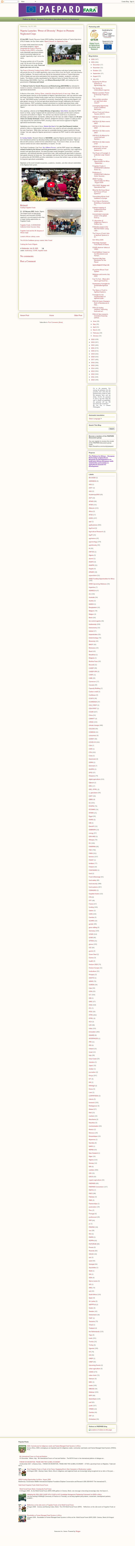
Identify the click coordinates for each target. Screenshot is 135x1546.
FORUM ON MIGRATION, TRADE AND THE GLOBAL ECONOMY (40, 1462)
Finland (91, 867)
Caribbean (92, 695)
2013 (93, 371)
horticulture (92, 971)
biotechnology (93, 638)
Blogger (78, 1531)
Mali (90, 1112)
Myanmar (92, 1139)
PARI (90, 1200)
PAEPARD (92, 1183)
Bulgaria (91, 658)
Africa (91, 511)
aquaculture (93, 575)
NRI (90, 1166)
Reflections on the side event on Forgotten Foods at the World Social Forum (50, 1505)
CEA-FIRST (93, 708)
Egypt (91, 816)
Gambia (91, 917)
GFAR (91, 937)
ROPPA (91, 1240)
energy (91, 833)
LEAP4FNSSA (93, 1096)
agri (90, 521)
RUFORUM (92, 1244)
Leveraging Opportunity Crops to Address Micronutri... (100, 107)
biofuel (91, 631)
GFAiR (91, 934)
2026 (93, 59)
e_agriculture (93, 792)
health (91, 961)
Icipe (90, 988)
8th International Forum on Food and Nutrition (33, 1456)
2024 (93, 339)
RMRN (91, 1237)
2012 (93, 374)
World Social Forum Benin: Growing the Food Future (35, 1489)
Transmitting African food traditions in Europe (100, 197)
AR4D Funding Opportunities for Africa (101, 579)
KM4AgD (92, 1086)
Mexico (91, 1129)
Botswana (92, 648)
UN (90, 1355)
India (90, 1028)
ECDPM (91, 806)
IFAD (90, 1005)
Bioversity (92, 641)
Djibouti (91, 782)
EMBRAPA (92, 830)
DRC (90, 786)
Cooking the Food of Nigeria (28, 244)
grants (91, 951)
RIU (90, 1234)
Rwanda (91, 1251)
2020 (93, 351)
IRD (90, 1045)
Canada (91, 685)
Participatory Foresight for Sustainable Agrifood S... (101, 285)
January (96, 336)
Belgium (91, 611)
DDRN (91, 762)
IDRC (90, 1001)
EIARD (91, 820)
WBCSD (91, 1389)
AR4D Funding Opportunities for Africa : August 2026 (34, 1479)
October (96, 70)
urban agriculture (94, 1368)
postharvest (93, 1217)
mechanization (94, 1126)
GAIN (90, 914)
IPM (90, 1042)
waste (91, 1385)
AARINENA (92, 481)
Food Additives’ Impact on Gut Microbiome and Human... (101, 254)
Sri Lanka (92, 1301)
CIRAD (91, 722)
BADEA (91, 604)
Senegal (91, 1264)
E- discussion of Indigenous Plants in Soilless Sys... (100, 222)
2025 (93, 62)
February (96, 333)
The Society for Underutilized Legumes (100, 89)
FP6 (90, 897)
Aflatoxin (91, 508)
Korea (91, 1089)
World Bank (93, 1399)
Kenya (91, 1075)
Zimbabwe (92, 1419)
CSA (90, 745)
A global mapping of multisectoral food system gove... (99, 209)
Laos (90, 1092)
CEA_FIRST (93, 705)
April (94, 327)
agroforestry (93, 545)
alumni (91, 558)
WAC (90, 1382)
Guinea (91, 958)
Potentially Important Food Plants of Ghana (100, 243)
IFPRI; (91, 1018)
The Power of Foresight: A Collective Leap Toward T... (101, 154)
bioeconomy (93, 627)
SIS (90, 1284)
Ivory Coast (92, 1059)
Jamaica (91, 1062)
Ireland (91, 1048)
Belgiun (91, 614)
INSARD (91, 1035)
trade (90, 1338)
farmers (91, 856)
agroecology (93, 542)
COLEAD (92, 729)
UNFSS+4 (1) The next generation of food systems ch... (100, 148)
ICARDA (91, 985)
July (94, 79)
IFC (90, 1008)
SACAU (91, 1254)
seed (90, 1261)
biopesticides (93, 634)
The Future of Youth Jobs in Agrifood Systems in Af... (100, 235)
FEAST (91, 860)
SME (90, 1288)
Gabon (91, 910)
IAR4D (91, 981)
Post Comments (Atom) (55, 322)
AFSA (91, 515)
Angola (91, 568)
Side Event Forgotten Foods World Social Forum (33, 1485)
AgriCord (92, 528)
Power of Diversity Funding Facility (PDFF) (36, 70)
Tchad (91, 1325)
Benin (91, 617)
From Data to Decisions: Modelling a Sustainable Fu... (101, 203)
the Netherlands (94, 1331)
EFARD (91, 813)
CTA (90, 752)
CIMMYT (92, 718)
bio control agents (95, 621)
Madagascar (93, 1106)
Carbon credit (93, 691)
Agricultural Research (96, 531)
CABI (90, 678)
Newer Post (24, 315)
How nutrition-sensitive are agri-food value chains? (100, 101)
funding (91, 907)
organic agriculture (95, 1180)
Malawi (91, 1109)
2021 (93, 348)
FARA (91, 853)
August (95, 76)
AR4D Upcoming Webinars (98, 584)
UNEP (91, 1362)
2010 (93, 380)
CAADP (91, 668)
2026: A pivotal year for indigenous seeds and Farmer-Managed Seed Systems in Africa (53, 1446)
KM (90, 1082)
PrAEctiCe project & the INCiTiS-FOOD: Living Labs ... (100, 228)
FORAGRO (92, 890)
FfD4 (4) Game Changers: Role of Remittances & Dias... (101, 303)
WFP (90, 1395)
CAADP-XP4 (93, 671)
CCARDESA (93, 702)
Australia (92, 597)
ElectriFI (91, 826)
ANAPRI (91, 565)
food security (93, 883)
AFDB (91, 505)
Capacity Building (94, 688)
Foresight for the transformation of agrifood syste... (98, 296)
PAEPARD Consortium (96, 1187)
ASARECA (92, 590)
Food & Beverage (95, 877)
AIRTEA (91, 552)
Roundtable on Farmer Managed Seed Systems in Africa (44, 1515)
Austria (91, 601)
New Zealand (93, 1153)
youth (90, 1405)
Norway (91, 1163)
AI (89, 548)
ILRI (90, 1025)
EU (90, 843)
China (91, 715)
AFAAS (91, 501)
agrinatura (92, 538)
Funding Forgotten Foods (28, 207)
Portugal (91, 1213)
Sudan (91, 1308)
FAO (90, 850)
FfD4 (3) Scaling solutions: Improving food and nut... (99, 309)
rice (90, 1230)
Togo (90, 1335)
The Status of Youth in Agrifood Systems (99, 291)
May (94, 324)
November (96, 67)
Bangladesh (93, 607)
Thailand (92, 1328)
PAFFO (91, 1190)
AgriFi (91, 535)
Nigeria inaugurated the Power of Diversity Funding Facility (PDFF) (30, 48)
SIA (90, 1274)
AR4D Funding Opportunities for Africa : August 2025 (100, 180)
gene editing (93, 927)
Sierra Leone (93, 1281)
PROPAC (92, 1227)
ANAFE (91, 562)
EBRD (91, 799)
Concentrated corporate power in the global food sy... (100, 215)
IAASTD (91, 978)
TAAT (90, 1318)
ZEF (90, 1416)
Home (51, 315)
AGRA (91, 518)
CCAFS (91, 698)
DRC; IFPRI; (93, 789)
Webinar (91, 1392)
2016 (93, 362)
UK (90, 1352)
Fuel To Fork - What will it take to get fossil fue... (100, 280)
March (95, 330)
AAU (90, 491)
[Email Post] (42, 248)
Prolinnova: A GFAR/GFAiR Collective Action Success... (101, 174)
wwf (90, 1402)
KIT (90, 1079)
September (97, 73)
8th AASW (92, 478)
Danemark (92, 759)
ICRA (90, 991)
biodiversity (28, 250)
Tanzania (92, 1321)
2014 (93, 368)
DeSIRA (91, 769)
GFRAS (91, 941)
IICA (90, 1021)
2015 (93, 365)
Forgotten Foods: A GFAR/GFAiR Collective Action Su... (101, 167)
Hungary (91, 974)
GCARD (91, 921)
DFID (90, 772)
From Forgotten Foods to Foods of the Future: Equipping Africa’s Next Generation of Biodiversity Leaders (59, 1469)
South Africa (93, 1294)
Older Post (78, 315)
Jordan (91, 1069)
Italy (90, 1055)
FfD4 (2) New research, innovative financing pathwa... (100, 316)
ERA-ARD (92, 836)
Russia (91, 1247)
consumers (92, 735)
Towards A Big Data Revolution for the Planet (99, 260)
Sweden (91, 1311)
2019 (93, 354)
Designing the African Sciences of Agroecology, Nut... (99, 83)
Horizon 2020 (93, 964)
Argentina (92, 587)
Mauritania (92, 1119)
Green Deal (93, 954)
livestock (91, 1102)
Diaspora (92, 776)
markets (91, 1116)
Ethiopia (91, 840)
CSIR (90, 749)
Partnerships (93, 1203)
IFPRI (91, 1015)
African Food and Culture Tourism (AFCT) (100, 113)
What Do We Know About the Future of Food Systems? (100, 191)
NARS (91, 1146)
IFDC (90, 1011)
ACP (90, 498)
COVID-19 (92, 742)
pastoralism (93, 1207)
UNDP (91, 1358)
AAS (90, 484)
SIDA (90, 1277)
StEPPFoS (92, 1304)
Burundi (91, 665)
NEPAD (91, 1150)
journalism (92, 1072)
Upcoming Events (95, 1365)
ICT (90, 995)
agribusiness (93, 525)
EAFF (91, 796)
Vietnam (91, 1379)
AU (90, 594)
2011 (93, 377)
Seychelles (92, 1267)
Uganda (91, 1348)
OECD (91, 1176)
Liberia (91, 1099)
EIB (90, 823)
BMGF (91, 644)
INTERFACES (93, 1038)
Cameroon (92, 681)
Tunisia (91, 1341)
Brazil (90, 651)
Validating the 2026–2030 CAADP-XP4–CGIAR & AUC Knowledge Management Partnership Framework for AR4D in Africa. (64, 1494)
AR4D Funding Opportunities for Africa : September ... (100, 161)
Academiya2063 (94, 494)
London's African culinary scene (30, 236)
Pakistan (91, 1197)
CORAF (91, 739)
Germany (92, 931)
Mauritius (92, 1123)
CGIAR (35, 250)
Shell (90, 1271)
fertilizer (91, 863)
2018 (93, 357)
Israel (90, 1052)
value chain (92, 1375)
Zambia (91, 1412)
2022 (93, 345)
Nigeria (91, 1160)
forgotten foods (42, 250)
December (96, 65)
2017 (93, 359)
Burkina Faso (93, 661)
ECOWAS (92, 809)
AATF (90, 488)
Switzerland (93, 1315)
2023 (93, 342)
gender (91, 924)
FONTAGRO (93, 870)
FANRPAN (92, 846)
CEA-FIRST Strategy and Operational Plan (100, 186)
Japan (91, 1065)
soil (90, 1291)
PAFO (91, 1193)
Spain (91, 1298)
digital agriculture (94, 779)
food (90, 873)
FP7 (90, 900)
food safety (92, 880)
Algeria (91, 555)
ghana (91, 944)
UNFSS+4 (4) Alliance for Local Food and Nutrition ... (100, 137)
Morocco (92, 1133)
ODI (90, 1173)
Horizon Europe (94, 968)
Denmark (92, 766)
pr (89, 1224)
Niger (90, 1156)
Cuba (90, 756)
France (91, 904)
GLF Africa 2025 (97, 240)
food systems (93, 887)
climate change (94, 725)
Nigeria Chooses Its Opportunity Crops (56, 41)
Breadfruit (92, 654)
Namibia (91, 1143)
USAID (91, 1372)
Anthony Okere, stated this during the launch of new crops (53, 93)
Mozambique (93, 1136)
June (95, 321)
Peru (90, 1210)
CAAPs (91, 675)
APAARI (91, 572)
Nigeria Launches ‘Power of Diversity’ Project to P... (100, 94)
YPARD (91, 1409)
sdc (90, 1257)
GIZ (90, 947)
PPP (90, 1220)
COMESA (92, 732)
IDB (90, 998)
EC (90, 803)
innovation (92, 1032)
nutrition (91, 1170)
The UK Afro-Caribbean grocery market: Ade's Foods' (36, 240)
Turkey (91, 1345)
